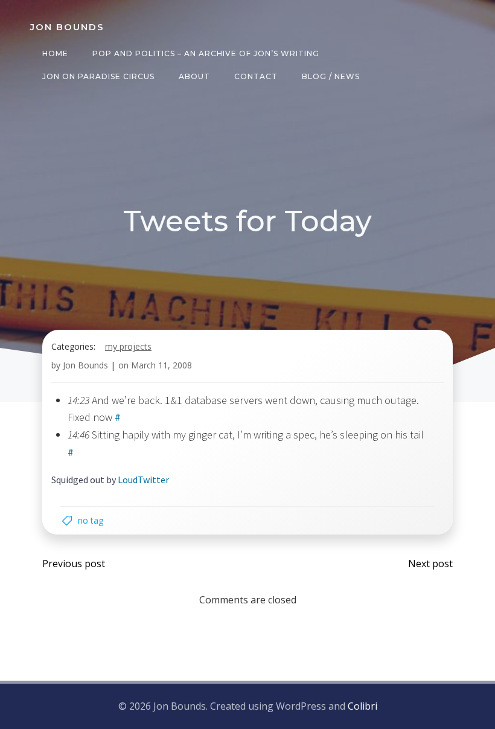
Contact (256, 76)
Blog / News (331, 76)
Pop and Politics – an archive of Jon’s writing (205, 53)
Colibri (362, 706)
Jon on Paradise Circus (98, 76)
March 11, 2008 (161, 365)
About (194, 76)
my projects (128, 346)
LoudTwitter (143, 480)
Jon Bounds (85, 365)
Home (55, 53)
